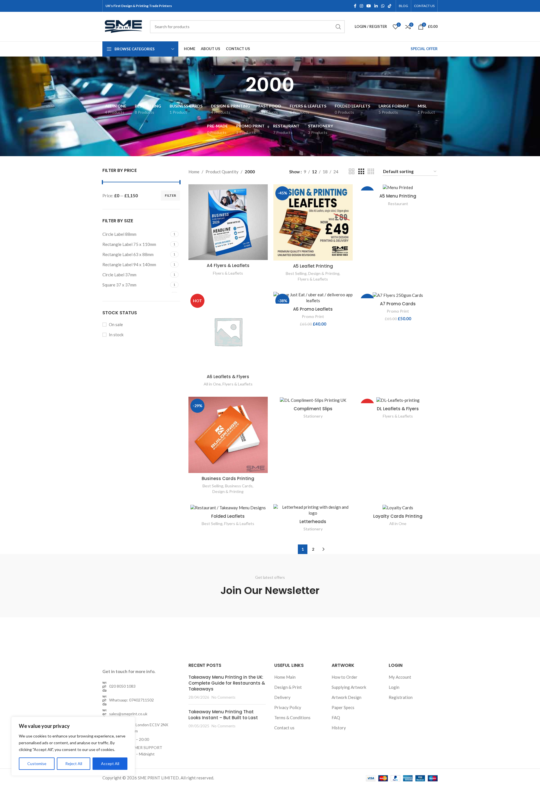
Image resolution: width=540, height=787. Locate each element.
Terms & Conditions (292, 717)
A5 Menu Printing (397, 196)
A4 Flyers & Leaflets (228, 265)
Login (394, 687)
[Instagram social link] (361, 6)
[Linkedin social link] (376, 6)
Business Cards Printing (228, 478)
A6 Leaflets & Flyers (228, 377)
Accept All (110, 763)
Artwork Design (346, 697)
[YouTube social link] (369, 6)
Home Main (285, 677)
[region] (73, 746)
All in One (212, 384)
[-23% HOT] (398, 295)
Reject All (73, 763)
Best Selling (296, 273)
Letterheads (313, 521)
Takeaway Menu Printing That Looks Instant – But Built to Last (223, 715)
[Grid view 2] (351, 171)
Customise (36, 763)
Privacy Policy (287, 707)
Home (193, 171)
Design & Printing (323, 273)
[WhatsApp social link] (382, 6)
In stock (116, 334)
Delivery (282, 697)
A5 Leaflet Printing (313, 266)
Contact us (284, 727)
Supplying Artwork (349, 687)
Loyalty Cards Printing (397, 516)
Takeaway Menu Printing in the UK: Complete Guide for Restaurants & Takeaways (226, 683)
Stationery (313, 416)
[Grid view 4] (371, 171)
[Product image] (313, 222)
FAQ (336, 717)
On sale (116, 324)
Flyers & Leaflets (228, 273)
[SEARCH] (338, 26)
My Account (400, 677)
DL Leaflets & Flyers (398, 409)
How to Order (344, 677)
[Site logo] (123, 25)
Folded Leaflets (228, 516)
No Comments (223, 697)
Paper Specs (343, 707)
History (339, 727)
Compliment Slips (313, 409)
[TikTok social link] (389, 6)
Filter (170, 195)
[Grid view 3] (361, 171)
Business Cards (239, 485)
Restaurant (398, 203)
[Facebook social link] (355, 6)
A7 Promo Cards (398, 304)
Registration (401, 697)
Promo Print (313, 316)
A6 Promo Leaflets (313, 309)
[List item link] (141, 686)
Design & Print (288, 687)
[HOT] (398, 400)
